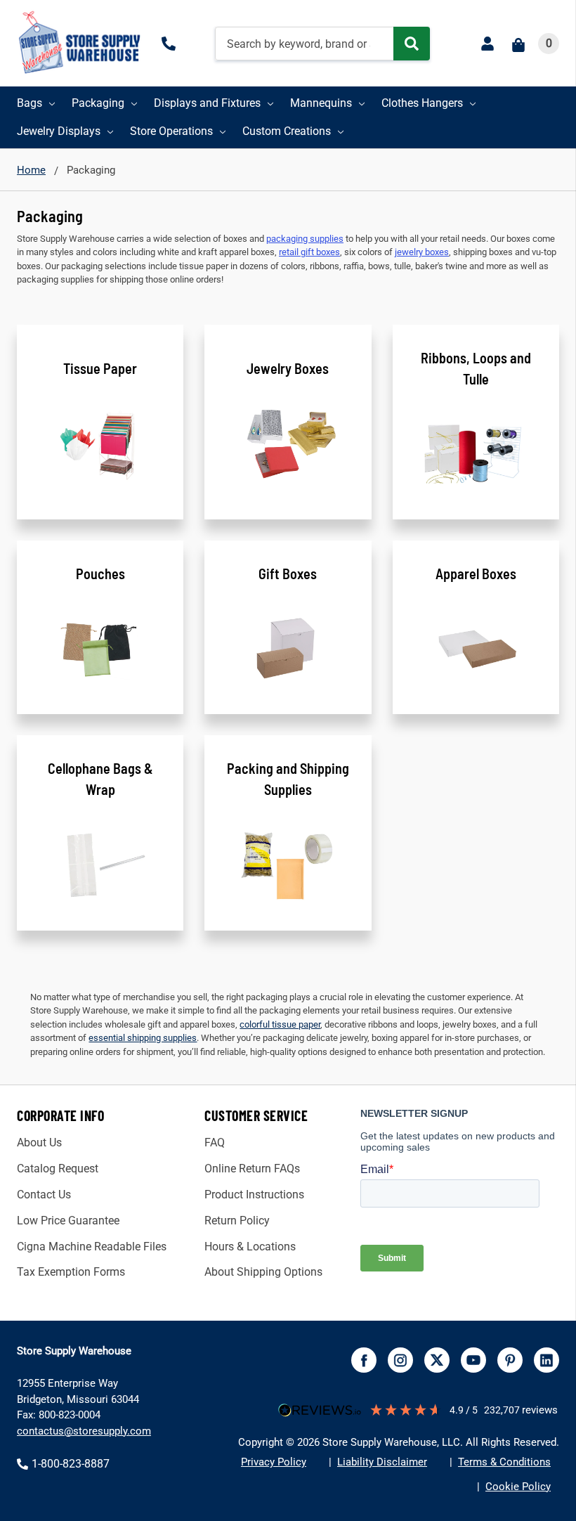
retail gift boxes (309, 252)
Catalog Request (57, 1168)
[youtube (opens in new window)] (473, 1360)
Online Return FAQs (252, 1168)
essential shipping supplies (143, 1038)
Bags (29, 103)
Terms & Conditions (504, 1462)
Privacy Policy (273, 1462)
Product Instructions (254, 1194)
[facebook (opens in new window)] (364, 1360)
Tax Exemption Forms (71, 1272)
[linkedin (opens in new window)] (546, 1360)
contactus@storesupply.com (84, 1431)
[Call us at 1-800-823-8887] (171, 44)
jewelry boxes (422, 252)
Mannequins (321, 103)
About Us (39, 1142)
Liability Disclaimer (382, 1462)
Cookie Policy (518, 1486)
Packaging (98, 103)
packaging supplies (304, 238)
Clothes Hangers (422, 103)
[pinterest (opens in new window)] (510, 1360)
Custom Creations (286, 131)
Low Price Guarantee (68, 1220)
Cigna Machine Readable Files (91, 1246)
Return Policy (237, 1220)
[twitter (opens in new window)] (437, 1360)
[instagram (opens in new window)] (400, 1360)
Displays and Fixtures (207, 103)
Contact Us (44, 1194)
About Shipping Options (263, 1272)
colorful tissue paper (280, 1024)
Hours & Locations (250, 1246)
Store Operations (171, 131)
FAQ (214, 1142)
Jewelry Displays (58, 131)
